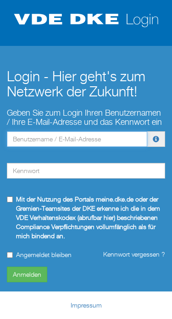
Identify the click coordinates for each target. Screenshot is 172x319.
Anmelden (27, 274)
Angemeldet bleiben (44, 254)
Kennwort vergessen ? (134, 254)
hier (109, 217)
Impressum (86, 305)
